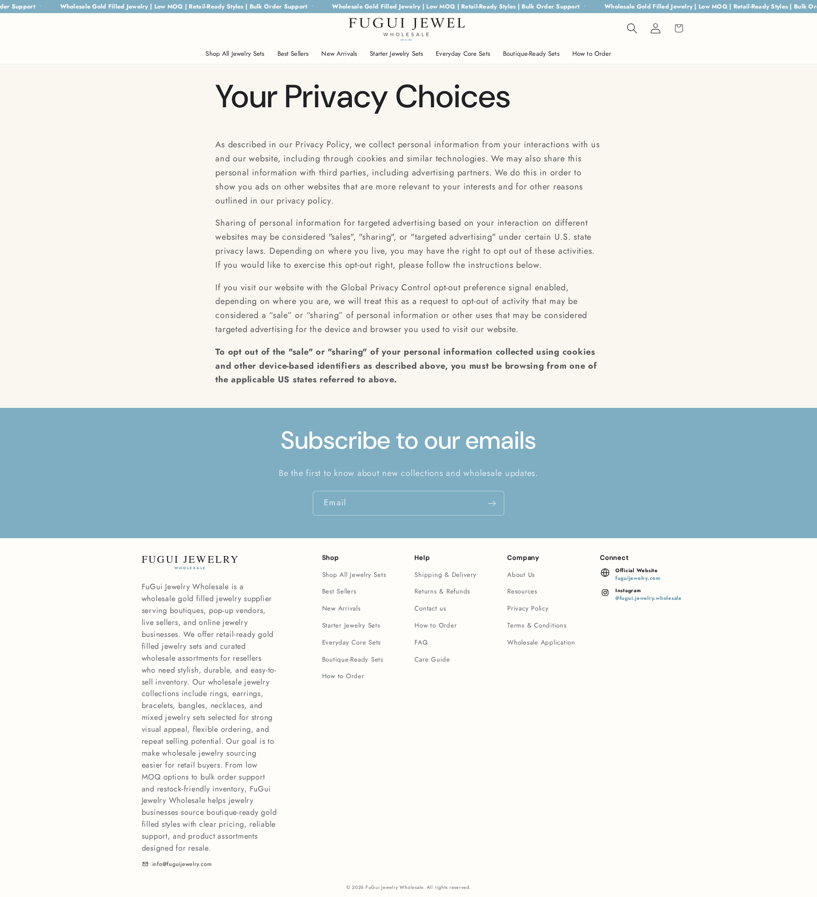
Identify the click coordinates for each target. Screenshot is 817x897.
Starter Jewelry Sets (351, 625)
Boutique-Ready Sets (352, 659)
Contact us (430, 608)
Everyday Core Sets (351, 642)
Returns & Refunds (442, 591)
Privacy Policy (528, 608)
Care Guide (432, 659)
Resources (522, 591)
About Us (521, 574)
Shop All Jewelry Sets (354, 574)
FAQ (421, 642)
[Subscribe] (492, 503)
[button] (632, 28)
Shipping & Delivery (445, 574)
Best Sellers (339, 591)
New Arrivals (341, 608)
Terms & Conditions (537, 625)
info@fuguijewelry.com (182, 864)
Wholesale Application (541, 642)
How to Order (343, 676)
